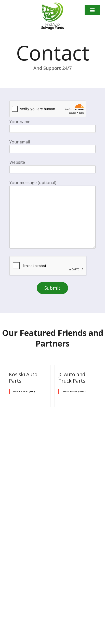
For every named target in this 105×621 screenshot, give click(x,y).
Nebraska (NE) (24, 391)
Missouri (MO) (74, 391)
